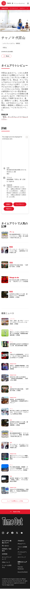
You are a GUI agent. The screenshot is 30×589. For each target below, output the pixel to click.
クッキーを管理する (6, 566)
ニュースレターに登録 (20, 3)
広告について (6, 562)
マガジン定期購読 (22, 548)
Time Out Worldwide (21, 568)
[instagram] (3, 533)
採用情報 (4, 554)
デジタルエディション (22, 553)
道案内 (8, 204)
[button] (27, 137)
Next (27, 20)
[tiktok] (8, 533)
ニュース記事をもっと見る (15, 501)
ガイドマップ (22, 557)
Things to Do (5, 8)
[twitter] (17, 533)
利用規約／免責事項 (6, 550)
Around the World (23, 572)
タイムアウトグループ (6, 558)
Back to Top (16, 512)
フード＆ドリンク (14, 8)
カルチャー (22, 8)
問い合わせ (5, 546)
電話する (9, 209)
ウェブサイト (20, 204)
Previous (2, 20)
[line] (22, 533)
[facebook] (12, 533)
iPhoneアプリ (22, 544)
